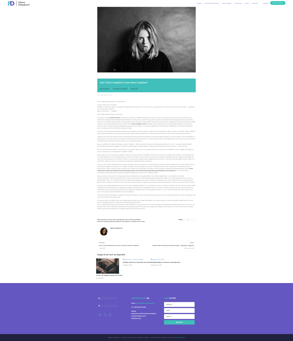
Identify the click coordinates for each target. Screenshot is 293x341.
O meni (199, 3)
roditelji (133, 221)
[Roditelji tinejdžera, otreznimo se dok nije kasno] (157, 259)
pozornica (100, 221)
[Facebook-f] (99, 314)
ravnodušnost (126, 221)
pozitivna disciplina (135, 219)
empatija (103, 219)
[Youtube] (109, 314)
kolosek (109, 219)
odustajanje (120, 219)
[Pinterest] (191, 220)
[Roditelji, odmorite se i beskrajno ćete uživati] (133, 259)
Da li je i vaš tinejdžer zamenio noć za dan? (109, 275)
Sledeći (192, 243)
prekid (106, 221)
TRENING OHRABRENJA (277, 3)
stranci (138, 221)
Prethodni (102, 243)
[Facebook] (184, 220)
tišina (143, 221)
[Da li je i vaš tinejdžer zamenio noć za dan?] (107, 266)
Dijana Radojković (104, 89)
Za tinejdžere (123, 89)
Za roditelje (116, 89)
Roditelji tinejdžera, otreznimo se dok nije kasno (165, 262)
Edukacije (238, 3)
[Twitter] (188, 220)
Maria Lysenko (104, 95)
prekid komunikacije (115, 221)
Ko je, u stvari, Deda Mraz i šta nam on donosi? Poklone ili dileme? (119, 245)
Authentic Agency (180, 337)
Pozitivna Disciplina (212, 3)
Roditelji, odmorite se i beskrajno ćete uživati (137, 262)
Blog (247, 3)
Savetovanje (226, 3)
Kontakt (255, 3)
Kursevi (265, 3)
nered (114, 219)
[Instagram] (104, 314)
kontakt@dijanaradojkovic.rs (145, 303)
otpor (126, 219)
